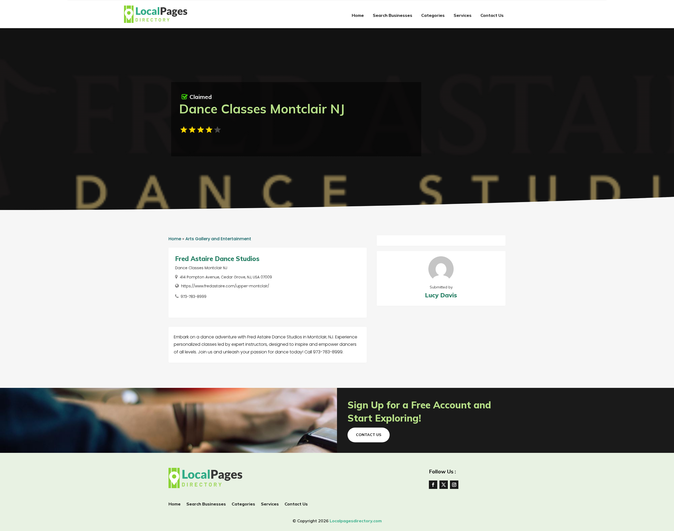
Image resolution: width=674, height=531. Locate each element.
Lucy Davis (441, 295)
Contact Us (492, 15)
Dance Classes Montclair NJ (201, 267)
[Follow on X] (443, 484)
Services (463, 15)
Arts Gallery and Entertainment (218, 239)
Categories (433, 15)
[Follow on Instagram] (454, 484)
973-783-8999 (193, 296)
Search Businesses (392, 15)
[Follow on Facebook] (433, 484)
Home (358, 15)
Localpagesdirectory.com (356, 520)
